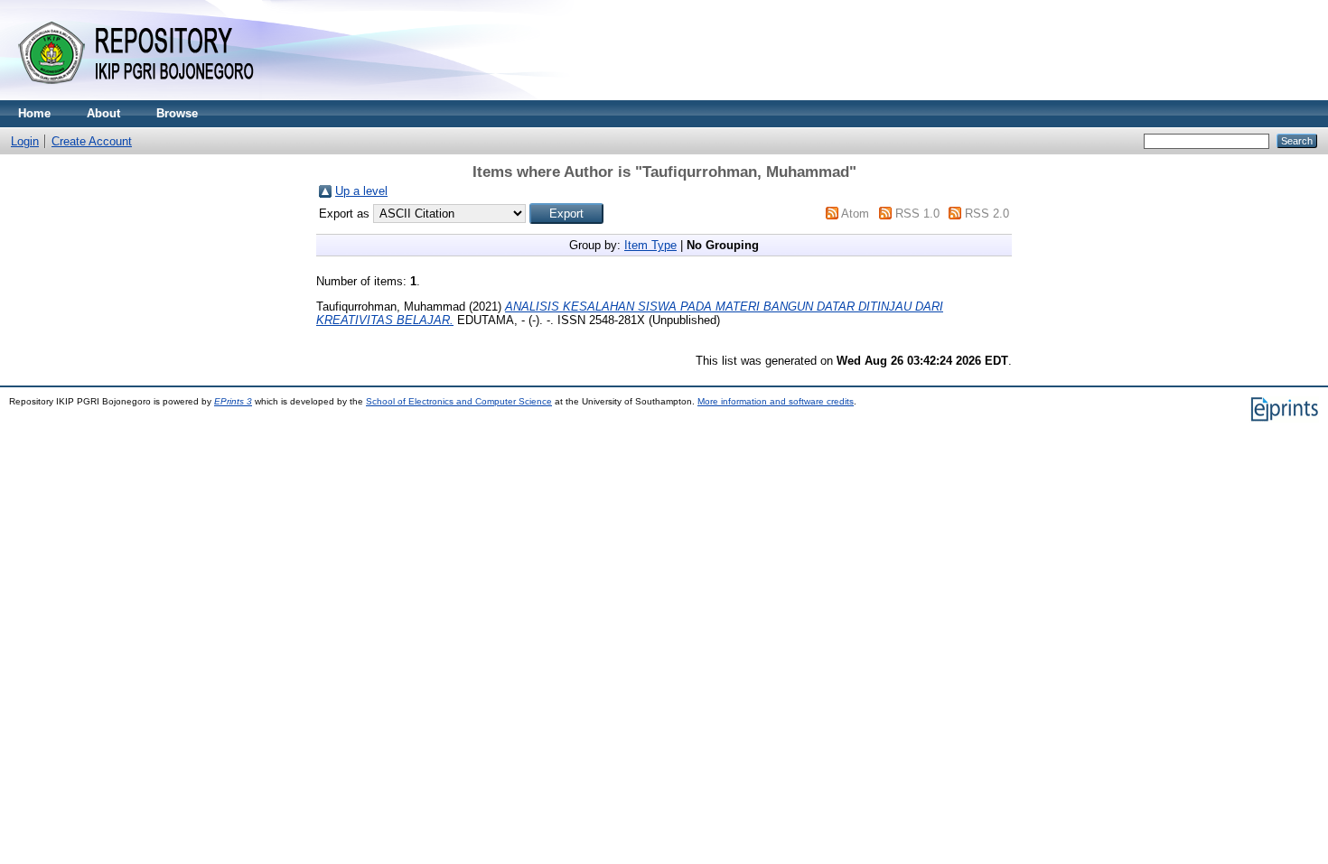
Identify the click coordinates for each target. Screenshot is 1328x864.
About (103, 113)
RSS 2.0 (987, 213)
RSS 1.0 (917, 213)
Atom (855, 213)
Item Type (650, 245)
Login (25, 141)
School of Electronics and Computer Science (459, 401)
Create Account (91, 141)
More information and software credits (775, 401)
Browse (177, 113)
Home (34, 113)
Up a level (361, 191)
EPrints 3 (233, 401)
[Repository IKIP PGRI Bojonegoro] (144, 96)
